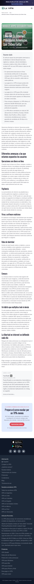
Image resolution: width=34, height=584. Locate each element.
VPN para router (6, 574)
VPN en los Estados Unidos (10, 503)
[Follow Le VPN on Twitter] (15, 451)
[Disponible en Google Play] (17, 446)
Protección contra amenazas (10, 558)
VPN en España (6, 501)
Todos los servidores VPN (9, 490)
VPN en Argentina (7, 493)
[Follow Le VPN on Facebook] (10, 451)
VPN (20, 180)
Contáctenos (5, 478)
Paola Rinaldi (12, 47)
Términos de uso (6, 483)
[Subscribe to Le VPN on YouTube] (23, 451)
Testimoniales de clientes (9, 472)
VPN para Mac (6, 563)
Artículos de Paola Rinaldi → (8, 394)
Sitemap (17, 581)
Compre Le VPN (6, 464)
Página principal (5, 12)
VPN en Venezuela (7, 512)
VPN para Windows (7, 560)
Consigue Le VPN (15, 362)
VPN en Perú (5, 509)
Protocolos (5, 475)
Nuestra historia (6, 470)
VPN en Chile (6, 495)
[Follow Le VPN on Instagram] (19, 451)
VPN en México (6, 506)
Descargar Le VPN (7, 571)
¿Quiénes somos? (7, 467)
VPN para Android (7, 566)
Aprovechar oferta (17, 424)
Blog (10, 12)
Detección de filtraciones (9, 555)
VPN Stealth (5, 552)
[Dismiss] (33, 3)
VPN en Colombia (7, 498)
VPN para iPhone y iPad (9, 568)
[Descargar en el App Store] (17, 442)
